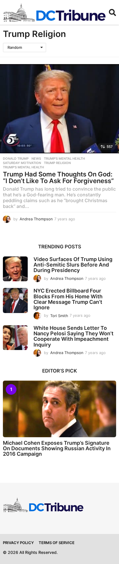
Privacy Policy (18, 542)
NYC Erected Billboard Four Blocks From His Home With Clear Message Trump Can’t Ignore (68, 299)
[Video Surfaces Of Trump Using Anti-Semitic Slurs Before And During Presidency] (15, 268)
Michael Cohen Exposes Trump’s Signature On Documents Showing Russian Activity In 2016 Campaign (57, 448)
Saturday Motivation (22, 163)
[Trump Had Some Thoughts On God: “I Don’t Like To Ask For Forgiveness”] (59, 108)
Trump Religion (57, 163)
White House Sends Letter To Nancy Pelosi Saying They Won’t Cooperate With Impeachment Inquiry (74, 336)
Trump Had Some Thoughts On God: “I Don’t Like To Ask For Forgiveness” (58, 177)
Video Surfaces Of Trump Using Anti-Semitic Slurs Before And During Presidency (73, 264)
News (36, 158)
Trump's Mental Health (64, 158)
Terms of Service (57, 542)
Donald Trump (16, 158)
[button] (112, 12)
